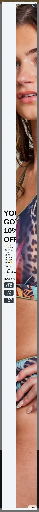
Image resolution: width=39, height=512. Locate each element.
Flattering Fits (8, 293)
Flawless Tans (8, 300)
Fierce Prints (9, 285)
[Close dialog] (34, 5)
